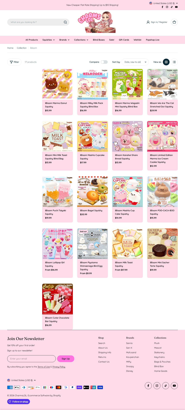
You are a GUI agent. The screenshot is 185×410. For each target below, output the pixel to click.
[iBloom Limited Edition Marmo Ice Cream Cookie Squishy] (162, 136)
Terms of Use (44, 366)
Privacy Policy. (58, 366)
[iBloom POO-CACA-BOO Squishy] (162, 191)
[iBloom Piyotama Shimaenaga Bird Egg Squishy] (92, 243)
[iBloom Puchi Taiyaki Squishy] (57, 191)
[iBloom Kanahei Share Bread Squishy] (127, 136)
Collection (22, 48)
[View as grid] (166, 62)
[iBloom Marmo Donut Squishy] (57, 84)
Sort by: (116, 62)
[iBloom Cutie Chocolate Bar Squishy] (57, 299)
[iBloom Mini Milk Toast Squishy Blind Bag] (57, 136)
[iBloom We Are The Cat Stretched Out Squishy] (162, 84)
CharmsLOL (21, 395)
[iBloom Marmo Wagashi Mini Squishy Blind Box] (127, 84)
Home (10, 48)
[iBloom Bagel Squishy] (92, 191)
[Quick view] (68, 75)
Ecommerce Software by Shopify (44, 395)
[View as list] (174, 62)
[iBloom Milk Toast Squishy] (127, 243)
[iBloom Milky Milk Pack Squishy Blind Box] (92, 84)
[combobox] (38, 22)
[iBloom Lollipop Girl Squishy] (57, 243)
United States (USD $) (164, 3)
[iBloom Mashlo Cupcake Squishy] (92, 136)
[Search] (65, 22)
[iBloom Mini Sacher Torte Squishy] (162, 243)
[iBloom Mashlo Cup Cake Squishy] (127, 191)
